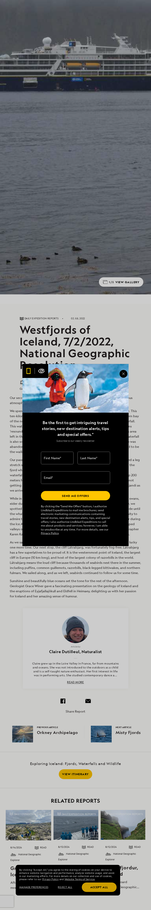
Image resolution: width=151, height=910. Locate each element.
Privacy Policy (50, 533)
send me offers (75, 495)
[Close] (123, 374)
